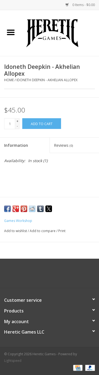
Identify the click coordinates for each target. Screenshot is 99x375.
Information (16, 145)
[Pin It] (24, 208)
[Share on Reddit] (32, 208)
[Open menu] (10, 32)
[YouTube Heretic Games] (54, 275)
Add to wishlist (16, 231)
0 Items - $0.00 (83, 4)
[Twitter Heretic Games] (44, 275)
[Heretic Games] (60, 32)
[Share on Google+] (15, 208)
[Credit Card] (77, 367)
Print (61, 231)
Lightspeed (12, 360)
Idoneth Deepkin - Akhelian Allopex (47, 80)
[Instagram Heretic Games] (64, 275)
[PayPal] (89, 367)
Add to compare (43, 231)
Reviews (63, 145)
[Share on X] (48, 208)
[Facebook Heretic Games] (34, 275)
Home (9, 80)
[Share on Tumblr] (40, 208)
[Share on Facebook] (7, 208)
